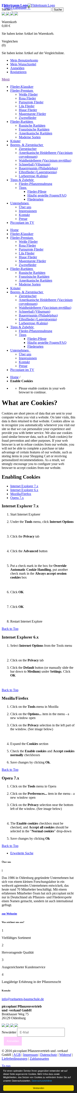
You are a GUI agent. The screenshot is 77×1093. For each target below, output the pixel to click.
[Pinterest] (16, 14)
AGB (17, 1055)
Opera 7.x (17, 498)
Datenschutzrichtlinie (42, 1080)
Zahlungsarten (39, 1058)
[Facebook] (12, 14)
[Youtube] (4, 14)
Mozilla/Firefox (20, 494)
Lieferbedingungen (14, 1058)
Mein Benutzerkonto (24, 60)
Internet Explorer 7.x (24, 486)
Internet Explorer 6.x (24, 490)
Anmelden (17, 68)
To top (6, 1066)
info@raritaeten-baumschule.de (23, 999)
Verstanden (38, 1088)
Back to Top (10, 629)
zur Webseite (9, 913)
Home (14, 377)
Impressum (30, 1055)
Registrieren (18, 72)
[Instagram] (8, 14)
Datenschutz (48, 1055)
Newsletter (9, 1032)
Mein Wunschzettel (23, 64)
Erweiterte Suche (21, 853)
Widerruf (65, 1055)
